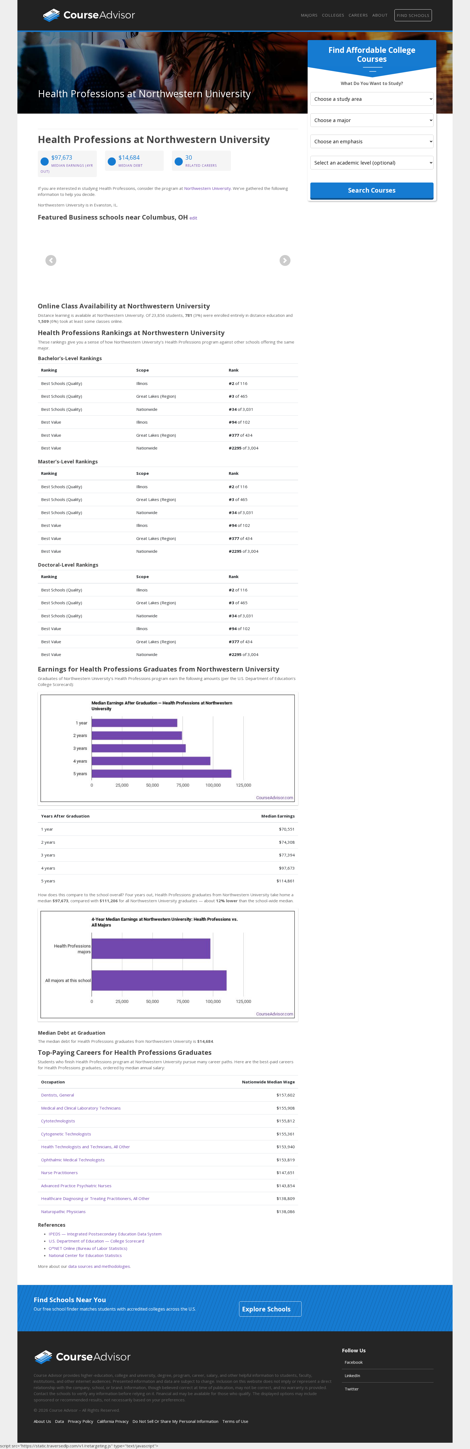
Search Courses (371, 190)
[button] (51, 260)
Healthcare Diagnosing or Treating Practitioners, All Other (95, 1198)
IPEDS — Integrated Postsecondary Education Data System (105, 1234)
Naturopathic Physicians (63, 1211)
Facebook (354, 1362)
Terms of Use (235, 1421)
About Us (42, 1421)
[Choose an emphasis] (372, 141)
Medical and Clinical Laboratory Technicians (81, 1108)
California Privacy (113, 1421)
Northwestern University (207, 188)
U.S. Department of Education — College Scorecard (96, 1241)
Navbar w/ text (89, 15)
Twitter (352, 1389)
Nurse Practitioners (59, 1172)
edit (193, 218)
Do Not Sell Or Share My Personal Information (175, 1421)
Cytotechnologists (58, 1120)
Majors (309, 15)
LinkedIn (352, 1375)
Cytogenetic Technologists (66, 1134)
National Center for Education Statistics (85, 1255)
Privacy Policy (80, 1421)
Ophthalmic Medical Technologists (73, 1159)
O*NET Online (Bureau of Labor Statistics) (88, 1248)
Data (59, 1421)
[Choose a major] (372, 120)
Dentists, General (57, 1095)
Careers (358, 15)
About (380, 15)
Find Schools (413, 15)
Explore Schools (266, 1309)
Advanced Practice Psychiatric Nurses (76, 1185)
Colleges (333, 15)
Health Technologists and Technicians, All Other (85, 1146)
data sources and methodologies (99, 1266)
